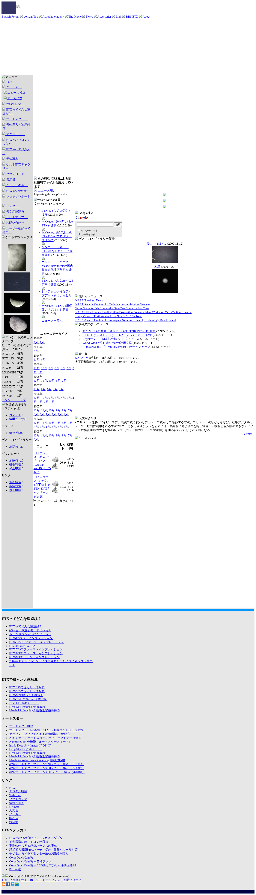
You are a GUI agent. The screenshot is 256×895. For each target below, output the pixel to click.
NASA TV (81, 357)
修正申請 (15, 468)
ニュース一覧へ (52, 320)
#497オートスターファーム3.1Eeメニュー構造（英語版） (47, 772)
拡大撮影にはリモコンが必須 (28, 841)
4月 (55, 389)
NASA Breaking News (89, 300)
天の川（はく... (156, 243)
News (89, 16)
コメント (15, 415)
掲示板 (12, 179)
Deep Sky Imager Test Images (27, 706)
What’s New (15, 103)
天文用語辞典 (16, 211)
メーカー (15, 814)
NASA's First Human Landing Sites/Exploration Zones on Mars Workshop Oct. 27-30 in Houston (133, 312)
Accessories (104, 16)
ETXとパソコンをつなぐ (16, 141)
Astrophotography (53, 16)
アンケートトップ (14, 400)
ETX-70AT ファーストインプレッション (36, 649)
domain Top (31, 16)
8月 (36, 342)
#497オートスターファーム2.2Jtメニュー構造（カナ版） (46, 764)
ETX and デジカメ (16, 151)
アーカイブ (14, 98)
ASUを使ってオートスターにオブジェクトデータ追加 (45, 737)
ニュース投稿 (16, 92)
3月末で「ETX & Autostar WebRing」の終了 (42, 464)
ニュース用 (45, 190)
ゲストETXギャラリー (16, 166)
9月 (51, 368)
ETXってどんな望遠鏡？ (25, 626)
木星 (157, 266)
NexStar (14, 806)
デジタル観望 (18, 791)
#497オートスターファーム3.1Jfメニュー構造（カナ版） (46, 768)
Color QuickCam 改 (21, 857)
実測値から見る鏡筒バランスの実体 (33, 845)
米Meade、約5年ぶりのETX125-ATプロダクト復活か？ (57, 236)
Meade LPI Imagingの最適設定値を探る (34, 710)
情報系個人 (16, 803)
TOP (8, 81)
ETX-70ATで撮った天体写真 (28, 699)
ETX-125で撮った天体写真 (27, 687)
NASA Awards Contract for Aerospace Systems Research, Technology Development (125, 320)
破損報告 (15, 464)
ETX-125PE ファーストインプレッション (36, 642)
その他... (248, 434)
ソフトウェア (18, 799)
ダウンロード (16, 174)
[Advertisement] (128, 46)
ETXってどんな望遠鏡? (16, 111)
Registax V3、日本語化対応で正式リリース (110, 339)
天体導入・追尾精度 (16, 126)
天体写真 (13, 158)
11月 (37, 359)
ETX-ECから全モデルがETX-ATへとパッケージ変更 (117, 335)
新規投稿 (15, 432)
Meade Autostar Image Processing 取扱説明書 (37, 760)
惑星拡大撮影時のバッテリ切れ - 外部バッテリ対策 (43, 849)
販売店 (13, 818)
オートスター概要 (21, 726)
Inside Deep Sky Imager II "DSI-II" (30, 745)
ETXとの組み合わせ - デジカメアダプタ (36, 837)
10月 (44, 368)
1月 (40, 372)
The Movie (75, 16)
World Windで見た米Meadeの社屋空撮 (107, 342)
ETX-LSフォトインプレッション (31, 638)
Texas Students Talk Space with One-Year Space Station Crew (112, 308)
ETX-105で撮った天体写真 (27, 691)
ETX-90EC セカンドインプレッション (34, 657)
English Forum (10, 16)
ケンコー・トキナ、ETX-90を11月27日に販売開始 (57, 251)
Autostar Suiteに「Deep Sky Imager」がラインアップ (116, 346)
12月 (37, 380)
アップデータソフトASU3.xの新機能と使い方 (39, 733)
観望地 (13, 822)
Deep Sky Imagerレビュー (25, 749)
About (146, 16)
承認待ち (15, 446)
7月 (63, 397)
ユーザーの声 (16, 185)
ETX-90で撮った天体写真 (26, 695)
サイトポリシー (31, 880)
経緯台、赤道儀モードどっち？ (30, 630)
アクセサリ (15, 134)
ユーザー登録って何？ (16, 230)
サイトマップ (16, 217)
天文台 (13, 810)
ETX (12, 787)
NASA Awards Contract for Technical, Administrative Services (112, 304)
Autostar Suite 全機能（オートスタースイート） (40, 741)
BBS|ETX (132, 16)
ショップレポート (16, 198)
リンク (12, 206)
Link (118, 16)
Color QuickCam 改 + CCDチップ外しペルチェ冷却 (42, 865)
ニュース (13, 87)
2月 (42, 342)
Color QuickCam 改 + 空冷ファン (30, 861)
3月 (36, 351)
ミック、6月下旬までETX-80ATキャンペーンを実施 (42, 488)
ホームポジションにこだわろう (30, 634)
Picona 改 (15, 869)
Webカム (15, 795)
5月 (63, 368)
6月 (43, 359)
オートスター (16, 119)
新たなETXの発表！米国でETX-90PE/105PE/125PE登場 (119, 331)
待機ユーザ (16, 419)
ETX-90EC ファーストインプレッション (36, 653)
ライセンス (52, 880)
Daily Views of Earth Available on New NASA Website (108, 316)
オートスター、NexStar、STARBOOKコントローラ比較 (46, 730)
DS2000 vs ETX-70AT (23, 645)
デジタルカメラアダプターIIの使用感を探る (38, 853)
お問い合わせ (16, 222)
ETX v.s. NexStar (18, 190)
